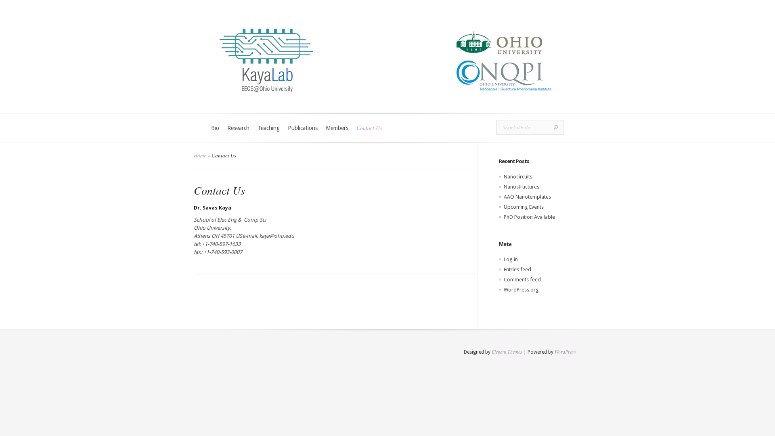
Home (200, 155)
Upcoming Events (524, 207)
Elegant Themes (507, 351)
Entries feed (517, 269)
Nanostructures (521, 187)
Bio (215, 128)
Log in (511, 259)
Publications (303, 128)
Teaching (269, 128)
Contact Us (369, 128)
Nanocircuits (518, 177)
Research (238, 128)
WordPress (565, 351)
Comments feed (522, 280)
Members (337, 128)
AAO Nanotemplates (527, 197)
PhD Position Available (529, 217)
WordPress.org (521, 290)
